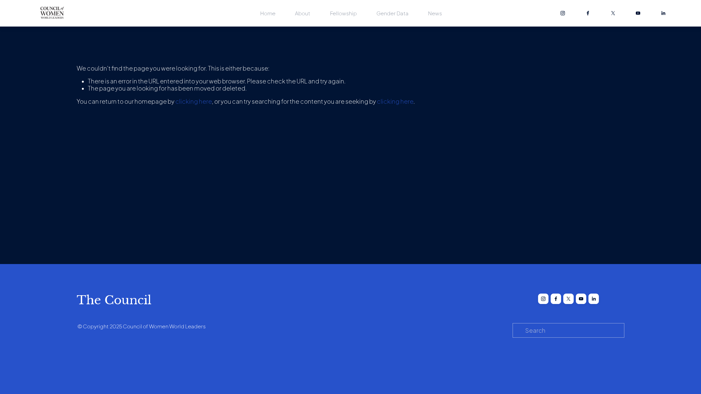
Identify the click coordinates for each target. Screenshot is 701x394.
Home (267, 13)
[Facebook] (588, 13)
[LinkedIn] (663, 13)
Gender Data (393, 13)
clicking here (193, 101)
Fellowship (343, 13)
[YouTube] (638, 13)
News (435, 13)
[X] (613, 13)
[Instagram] (562, 13)
